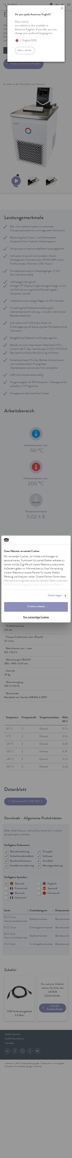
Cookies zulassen (36, 606)
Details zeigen (55, 596)
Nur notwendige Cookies (36, 617)
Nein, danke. (25, 50)
